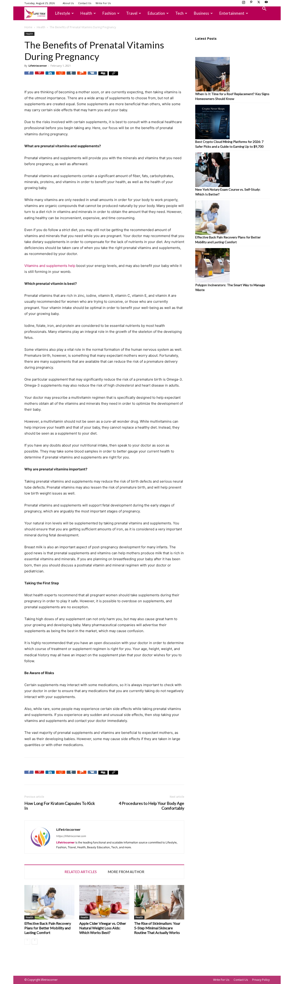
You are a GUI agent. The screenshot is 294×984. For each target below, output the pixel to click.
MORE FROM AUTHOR (126, 872)
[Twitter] (258, 3)
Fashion (109, 13)
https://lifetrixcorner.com (71, 836)
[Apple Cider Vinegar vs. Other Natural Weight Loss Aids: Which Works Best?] (104, 902)
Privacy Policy (261, 980)
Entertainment (231, 13)
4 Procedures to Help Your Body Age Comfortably (151, 806)
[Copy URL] (113, 76)
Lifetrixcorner (37, 65)
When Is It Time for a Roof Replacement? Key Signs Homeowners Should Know (232, 96)
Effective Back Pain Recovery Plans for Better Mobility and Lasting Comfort (47, 928)
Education (156, 13)
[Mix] (81, 76)
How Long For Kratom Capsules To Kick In (59, 806)
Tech (179, 13)
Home (28, 27)
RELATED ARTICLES (81, 872)
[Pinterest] (251, 3)
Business (201, 13)
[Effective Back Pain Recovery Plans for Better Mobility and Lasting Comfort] (49, 902)
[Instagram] (243, 3)
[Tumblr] (71, 76)
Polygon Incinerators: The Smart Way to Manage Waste (230, 287)
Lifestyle (62, 13)
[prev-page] (27, 941)
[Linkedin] (50, 76)
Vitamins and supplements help (49, 265)
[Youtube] (266, 3)
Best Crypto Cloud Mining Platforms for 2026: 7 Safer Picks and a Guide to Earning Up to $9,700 (229, 144)
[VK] (92, 76)
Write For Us (103, 3)
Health (86, 13)
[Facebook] (29, 76)
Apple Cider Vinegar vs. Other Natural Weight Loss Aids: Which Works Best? (102, 928)
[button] (264, 9)
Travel (131, 13)
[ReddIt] (60, 76)
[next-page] (34, 941)
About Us (68, 3)
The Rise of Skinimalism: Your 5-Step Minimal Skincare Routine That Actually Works (157, 928)
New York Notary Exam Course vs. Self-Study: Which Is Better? (227, 191)
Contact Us (84, 3)
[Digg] (102, 76)
